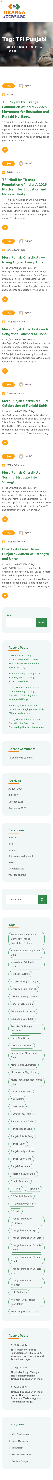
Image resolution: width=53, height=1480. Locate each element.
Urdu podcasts (19, 1292)
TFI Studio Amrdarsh (22, 1203)
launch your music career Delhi (25, 1055)
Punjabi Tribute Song (22, 1136)
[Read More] (12, 150)
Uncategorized (16, 868)
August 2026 (15, 788)
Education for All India (23, 1011)
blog (8, 86)
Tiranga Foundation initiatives (21, 1220)
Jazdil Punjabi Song (21, 1045)
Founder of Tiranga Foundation (21, 1028)
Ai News (12, 837)
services (12, 850)
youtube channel (17, 875)
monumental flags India (23, 1072)
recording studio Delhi (23, 1173)
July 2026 (13, 795)
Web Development (21, 1434)
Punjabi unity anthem (23, 1151)
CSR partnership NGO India (25, 996)
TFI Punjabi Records (21, 1196)
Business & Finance (21, 1454)
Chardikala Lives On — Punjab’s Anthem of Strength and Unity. (25, 554)
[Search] (42, 899)
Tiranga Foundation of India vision (26, 1271)
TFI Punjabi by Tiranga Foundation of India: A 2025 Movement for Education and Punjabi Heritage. (27, 1354)
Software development (20, 856)
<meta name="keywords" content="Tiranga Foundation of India (24, 938)
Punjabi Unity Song (21, 1159)
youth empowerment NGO (25, 1311)
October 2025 (15, 801)
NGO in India (17, 1106)
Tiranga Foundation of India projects (26, 1247)
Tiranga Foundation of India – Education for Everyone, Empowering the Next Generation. (26, 723)
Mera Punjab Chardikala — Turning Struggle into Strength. (23, 477)
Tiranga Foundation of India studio (26, 1259)
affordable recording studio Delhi (26, 952)
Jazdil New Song (20, 1038)
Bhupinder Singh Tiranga (24, 981)
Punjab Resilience (20, 1166)
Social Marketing (20, 1441)
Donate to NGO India (22, 1004)
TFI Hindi (15, 1188)
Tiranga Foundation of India (26, 1238)
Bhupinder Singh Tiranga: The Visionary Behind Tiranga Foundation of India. (24, 677)
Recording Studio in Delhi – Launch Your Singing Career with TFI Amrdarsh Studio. (26, 709)
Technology (17, 1448)
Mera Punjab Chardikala (23, 1064)
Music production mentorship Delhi (26, 1081)
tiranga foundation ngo (24, 1230)
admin (28, 85)
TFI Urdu (15, 1211)
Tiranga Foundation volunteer (21, 1282)
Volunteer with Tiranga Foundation (23, 1301)
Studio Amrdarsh (20, 1181)
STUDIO (12, 862)
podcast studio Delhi (22, 1121)
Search (10, 615)
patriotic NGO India (21, 1114)
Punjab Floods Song (21, 1129)
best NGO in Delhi (20, 974)
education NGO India (22, 1019)
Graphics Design (20, 1461)
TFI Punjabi (33, 1188)
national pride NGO (21, 1091)
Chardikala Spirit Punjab (24, 989)
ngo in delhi (17, 1099)
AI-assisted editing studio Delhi (25, 964)
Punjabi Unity (18, 1144)
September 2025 (17, 808)
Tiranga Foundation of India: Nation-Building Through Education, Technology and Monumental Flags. (27, 1396)
